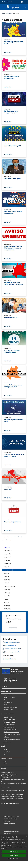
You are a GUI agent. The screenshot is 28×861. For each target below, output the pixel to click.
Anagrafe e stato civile (9, 717)
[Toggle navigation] (3, 7)
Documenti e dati (8, 710)
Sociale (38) (7, 596)
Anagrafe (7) (7, 554)
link (6, 848)
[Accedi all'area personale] (21, 2)
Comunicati (7, 752)
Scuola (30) (7, 589)
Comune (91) (7, 557)
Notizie (5, 749)
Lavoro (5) (6, 576)
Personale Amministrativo (10, 707)
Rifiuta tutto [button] (14, 855)
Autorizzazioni (7, 742)
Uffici (5, 700)
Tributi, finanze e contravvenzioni (12, 734)
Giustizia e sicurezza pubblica (11, 732)
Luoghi (5, 761)
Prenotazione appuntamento (11, 816)
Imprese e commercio (9, 722)
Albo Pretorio (7, 833)
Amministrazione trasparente (11, 831)
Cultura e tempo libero (9, 720)
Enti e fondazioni (8, 702)
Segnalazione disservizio (10, 819)
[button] (14, 858)
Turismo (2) (7, 605)
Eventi (5, 764)
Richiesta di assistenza (10, 824)
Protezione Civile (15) (9, 586)
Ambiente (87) (7, 550)
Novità (9, 13)
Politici (5, 705)
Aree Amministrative (9, 697)
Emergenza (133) (8, 570)
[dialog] (14, 848)
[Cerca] (25, 7)
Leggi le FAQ (7, 821)
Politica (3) (6, 583)
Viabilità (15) (7, 609)
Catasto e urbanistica (9, 724)
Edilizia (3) (6, 567)
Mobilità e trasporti (9, 727)
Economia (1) (7, 563)
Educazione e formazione (10, 729)
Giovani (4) (6, 573)
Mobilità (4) (7, 580)
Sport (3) (6, 599)
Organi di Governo (8, 695)
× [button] (26, 836)
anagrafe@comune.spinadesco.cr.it (14, 779)
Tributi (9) (6, 602)
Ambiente (6, 737)
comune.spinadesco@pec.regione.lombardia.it (13, 783)
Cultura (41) (7, 560)
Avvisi (5, 754)
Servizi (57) (7, 593)
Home (3, 13)
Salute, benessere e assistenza (12, 739)
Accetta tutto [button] (14, 851)
